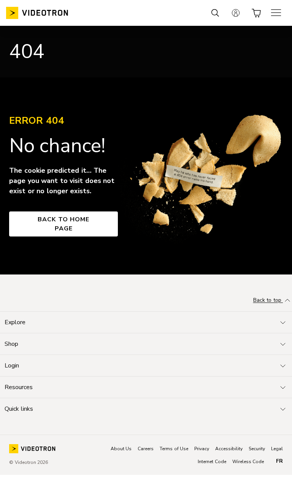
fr (279, 461)
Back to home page (63, 224)
